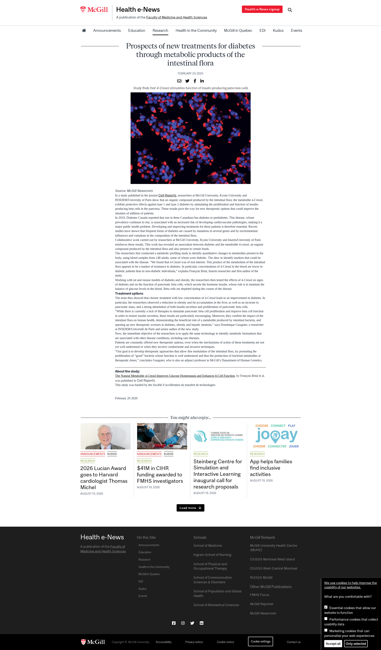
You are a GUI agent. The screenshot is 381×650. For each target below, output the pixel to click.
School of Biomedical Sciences (216, 605)
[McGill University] (96, 9)
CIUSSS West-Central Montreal (273, 568)
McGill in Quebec (238, 30)
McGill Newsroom (263, 613)
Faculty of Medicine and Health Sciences (176, 17)
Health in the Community (196, 30)
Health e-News (138, 9)
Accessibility (163, 642)
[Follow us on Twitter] (192, 623)
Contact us (294, 642)
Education (136, 30)
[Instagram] (183, 623)
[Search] (290, 10)
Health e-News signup (262, 9)
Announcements (107, 30)
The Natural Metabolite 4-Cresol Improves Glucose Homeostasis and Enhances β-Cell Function (175, 375)
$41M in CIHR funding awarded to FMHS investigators (160, 474)
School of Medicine (207, 545)
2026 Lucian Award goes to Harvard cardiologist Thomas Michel (103, 477)
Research (160, 30)
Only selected (356, 644)
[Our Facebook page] (174, 623)
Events (296, 30)
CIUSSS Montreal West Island (272, 559)
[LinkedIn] (201, 623)
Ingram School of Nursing (212, 555)
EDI (263, 30)
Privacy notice (194, 642)
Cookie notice (225, 642)
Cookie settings (260, 641)
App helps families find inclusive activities (271, 467)
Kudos (278, 30)
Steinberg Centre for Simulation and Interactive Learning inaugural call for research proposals (217, 474)
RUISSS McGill (261, 577)
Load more (188, 508)
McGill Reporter (261, 604)
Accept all (333, 644)
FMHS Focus (259, 595)
